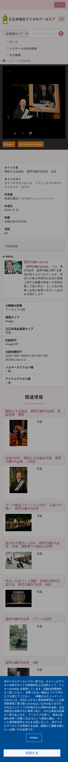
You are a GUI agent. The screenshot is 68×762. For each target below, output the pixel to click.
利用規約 (34, 737)
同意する (32, 753)
